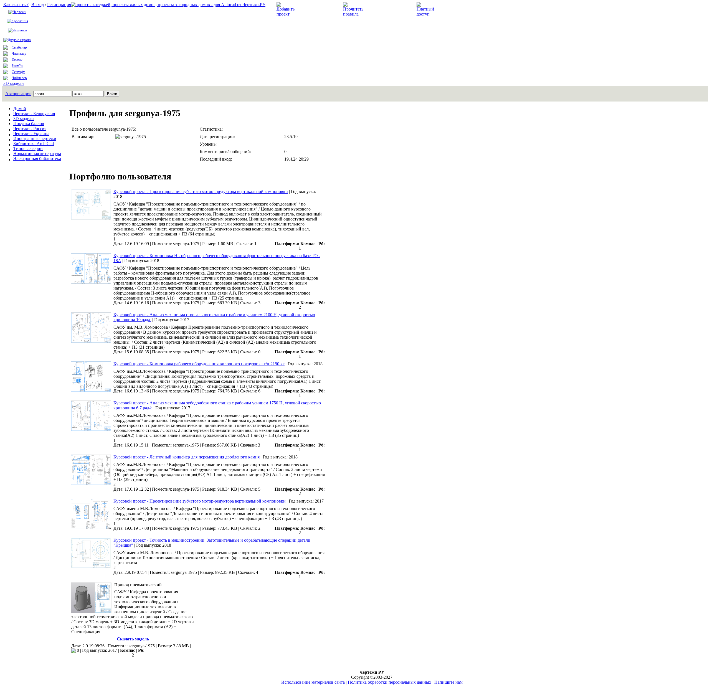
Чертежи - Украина (31, 133)
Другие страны (19, 40)
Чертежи (19, 12)
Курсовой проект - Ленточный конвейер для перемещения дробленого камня (186, 457)
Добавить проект (315, 9)
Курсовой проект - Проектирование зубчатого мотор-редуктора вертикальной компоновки (199, 501)
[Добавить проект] (286, 14)
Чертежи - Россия (29, 128)
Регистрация (59, 4)
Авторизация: (18, 93)
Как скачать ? (16, 4)
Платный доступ (454, 9)
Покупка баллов (28, 123)
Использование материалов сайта (313, 682)
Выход (37, 4)
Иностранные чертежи (34, 138)
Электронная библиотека (37, 158)
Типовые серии (28, 148)
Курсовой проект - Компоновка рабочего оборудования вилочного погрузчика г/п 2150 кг (199, 363)
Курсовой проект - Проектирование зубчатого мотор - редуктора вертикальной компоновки (200, 191)
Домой (19, 108)
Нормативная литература (37, 153)
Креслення (19, 21)
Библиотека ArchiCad (33, 143)
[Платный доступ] (426, 14)
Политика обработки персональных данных (389, 682)
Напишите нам (448, 682)
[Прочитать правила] (353, 14)
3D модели (13, 83)
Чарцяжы (19, 30)
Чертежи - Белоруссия (34, 113)
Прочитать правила (385, 9)
